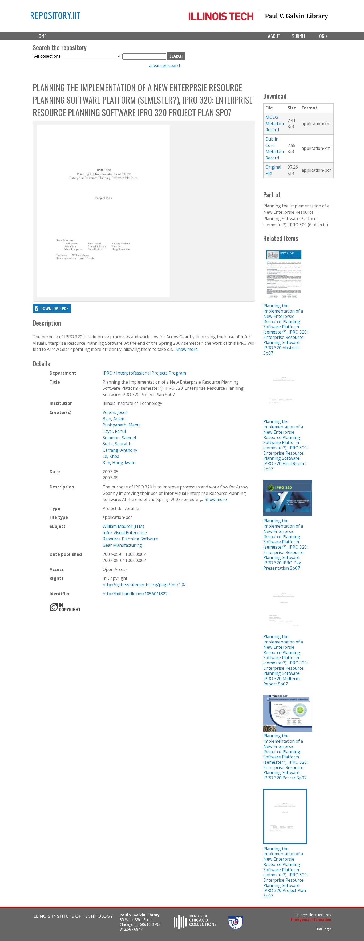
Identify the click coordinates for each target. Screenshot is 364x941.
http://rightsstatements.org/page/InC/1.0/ (144, 584)
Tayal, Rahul (114, 431)
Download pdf (54, 308)
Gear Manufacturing (122, 545)
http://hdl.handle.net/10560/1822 (135, 594)
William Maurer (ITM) (123, 526)
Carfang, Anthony (120, 450)
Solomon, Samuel (119, 438)
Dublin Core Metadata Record (274, 148)
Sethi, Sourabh (117, 444)
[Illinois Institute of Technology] (73, 917)
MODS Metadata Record (274, 123)
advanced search (165, 66)
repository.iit (55, 15)
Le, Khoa (111, 456)
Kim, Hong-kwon (119, 463)
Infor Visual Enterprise (125, 533)
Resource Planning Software (130, 539)
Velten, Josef (115, 412)
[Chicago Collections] (195, 928)
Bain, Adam (113, 419)
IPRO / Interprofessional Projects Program (144, 373)
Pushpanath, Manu (121, 425)
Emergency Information (311, 919)
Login (322, 36)
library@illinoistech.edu (313, 915)
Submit (298, 36)
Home (41, 36)
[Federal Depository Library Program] (235, 928)
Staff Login (323, 929)
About (274, 36)
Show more (187, 349)
